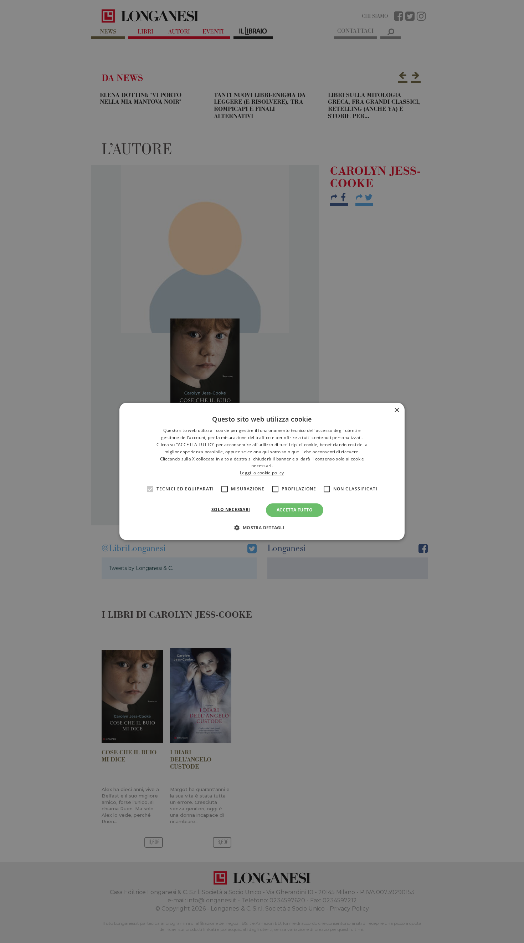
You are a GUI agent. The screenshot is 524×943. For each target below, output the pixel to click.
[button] (262, 527)
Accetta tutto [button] (295, 510)
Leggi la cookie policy (262, 473)
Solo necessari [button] (230, 509)
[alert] (262, 471)
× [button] (396, 410)
